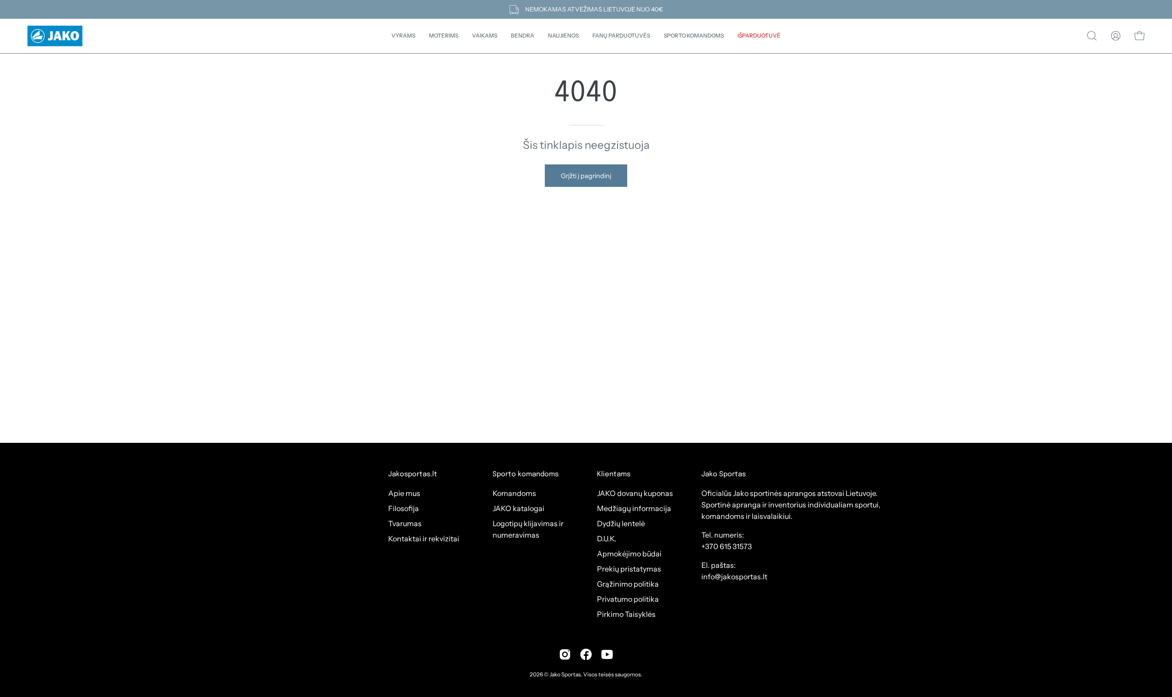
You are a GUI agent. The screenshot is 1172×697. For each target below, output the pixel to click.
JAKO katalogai (518, 508)
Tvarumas (405, 523)
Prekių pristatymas (629, 568)
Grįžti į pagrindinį (586, 176)
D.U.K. (606, 538)
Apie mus (404, 493)
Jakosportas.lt (412, 474)
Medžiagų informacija (634, 508)
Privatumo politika (628, 599)
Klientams (613, 474)
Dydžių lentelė (621, 523)
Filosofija (403, 508)
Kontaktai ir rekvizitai (423, 538)
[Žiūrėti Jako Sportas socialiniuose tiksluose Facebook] (586, 654)
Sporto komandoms (526, 474)
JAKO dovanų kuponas (635, 493)
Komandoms (514, 493)
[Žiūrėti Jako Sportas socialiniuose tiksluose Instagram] (565, 654)
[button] (522, 36)
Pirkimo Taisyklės (626, 614)
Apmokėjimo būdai (629, 553)
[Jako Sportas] (54, 36)
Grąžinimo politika (628, 583)
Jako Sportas (565, 674)
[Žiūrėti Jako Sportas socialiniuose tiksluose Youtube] (607, 654)
